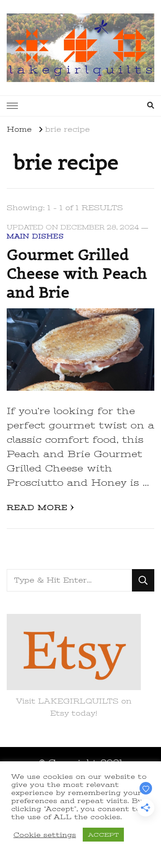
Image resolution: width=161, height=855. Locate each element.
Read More (37, 508)
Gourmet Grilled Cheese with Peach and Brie (77, 273)
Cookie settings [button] (44, 834)
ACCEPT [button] (103, 834)
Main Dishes (35, 236)
